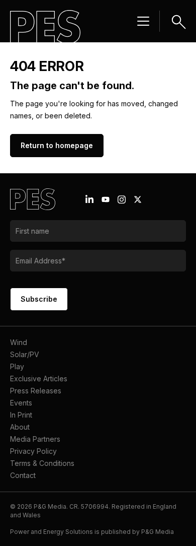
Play (17, 366)
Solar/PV (24, 354)
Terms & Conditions (42, 463)
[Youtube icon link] (106, 199)
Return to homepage (57, 145)
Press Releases (35, 390)
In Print (21, 415)
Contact (23, 475)
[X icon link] (138, 199)
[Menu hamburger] (143, 21)
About (20, 427)
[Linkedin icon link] (89, 199)
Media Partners (35, 439)
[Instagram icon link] (122, 199)
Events (21, 402)
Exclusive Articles (38, 378)
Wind (18, 342)
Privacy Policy (33, 451)
